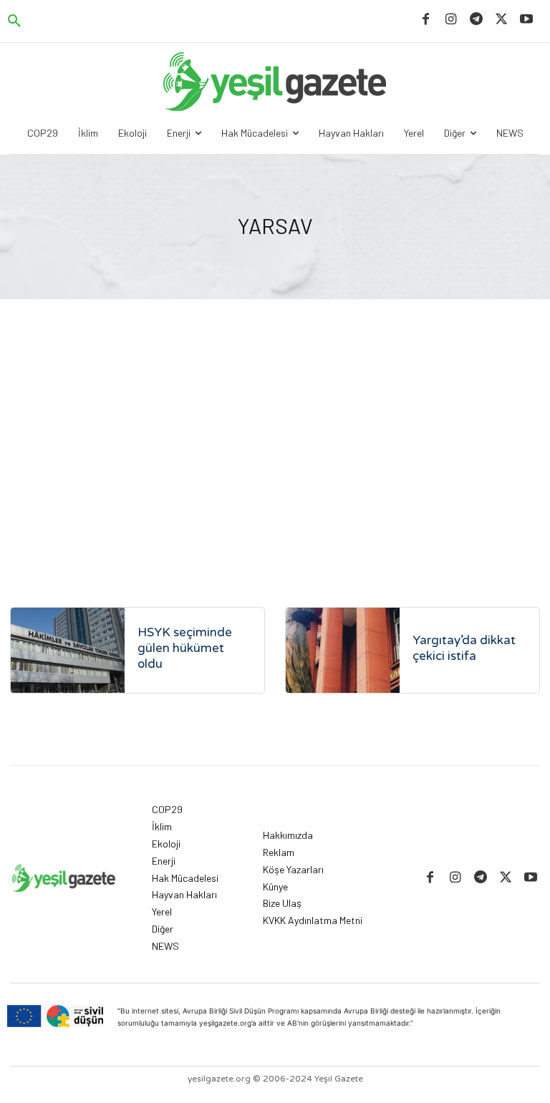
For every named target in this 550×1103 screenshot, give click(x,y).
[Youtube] (527, 20)
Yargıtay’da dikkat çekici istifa (464, 648)
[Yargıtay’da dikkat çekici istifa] (343, 650)
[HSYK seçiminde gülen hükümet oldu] (68, 650)
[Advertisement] (275, 456)
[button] (14, 21)
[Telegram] (476, 20)
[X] (502, 20)
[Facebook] (426, 20)
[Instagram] (451, 20)
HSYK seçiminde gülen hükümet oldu (185, 648)
